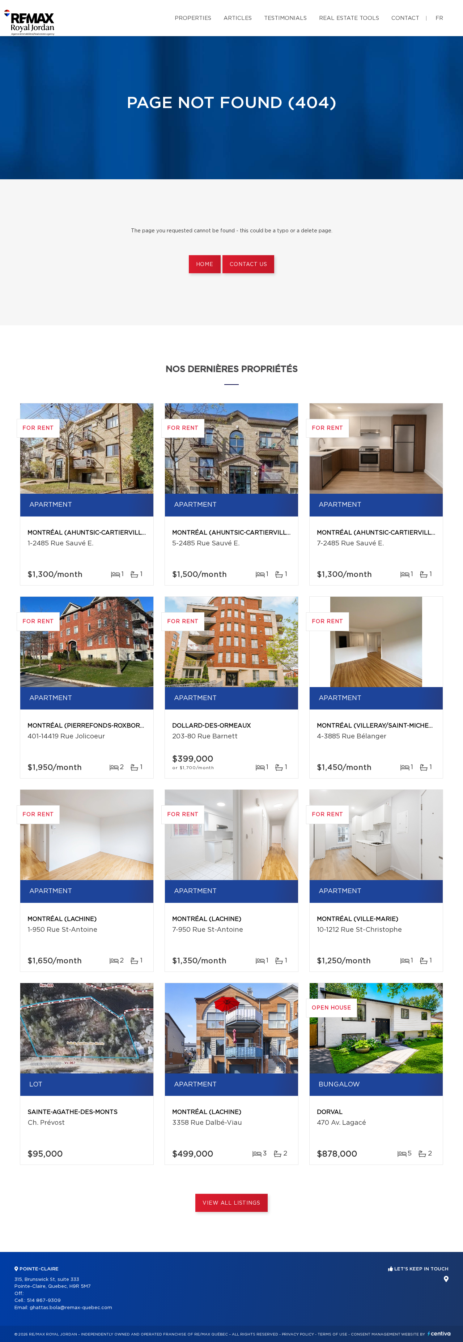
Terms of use (332, 1334)
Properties (193, 18)
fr (439, 18)
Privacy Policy (298, 1334)
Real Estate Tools (349, 18)
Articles (238, 18)
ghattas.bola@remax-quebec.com (71, 1307)
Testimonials (285, 18)
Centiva (439, 1333)
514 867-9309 (44, 1300)
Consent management (375, 1334)
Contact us (248, 264)
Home (204, 264)
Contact (405, 18)
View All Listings (231, 1203)
